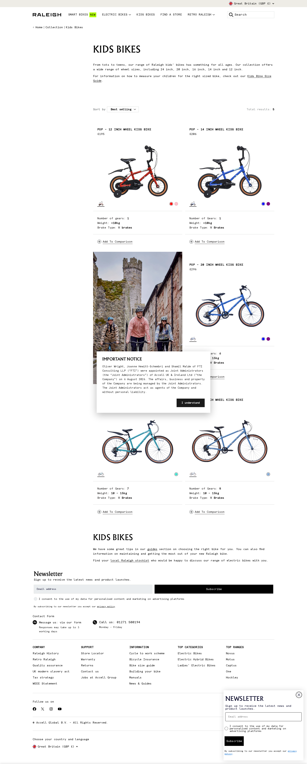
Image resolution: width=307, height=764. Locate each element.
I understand (191, 403)
